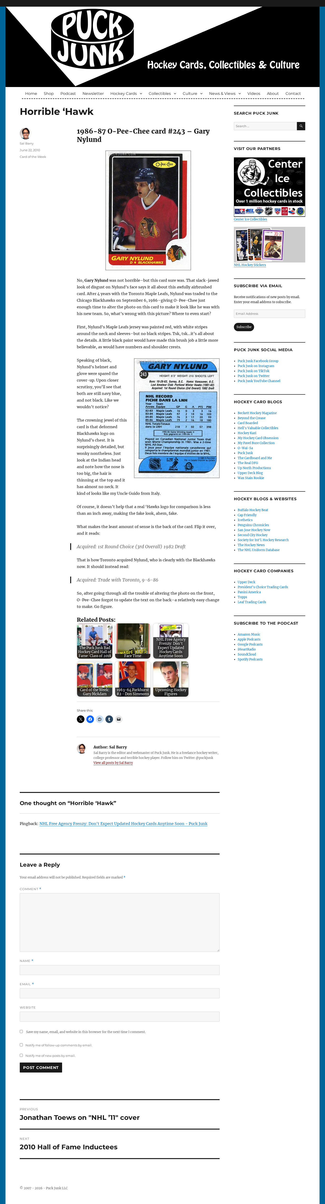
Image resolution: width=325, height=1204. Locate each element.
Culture (190, 93)
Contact (293, 93)
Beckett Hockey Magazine (257, 413)
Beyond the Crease (252, 418)
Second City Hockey (252, 535)
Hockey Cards (123, 93)
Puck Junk (245, 453)
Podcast (68, 93)
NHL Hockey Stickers (250, 265)
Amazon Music (249, 634)
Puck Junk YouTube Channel (259, 381)
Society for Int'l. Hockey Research (263, 540)
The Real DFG (248, 463)
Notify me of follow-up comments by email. (58, 1045)
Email (27, 984)
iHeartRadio (247, 649)
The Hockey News (251, 545)
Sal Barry (27, 143)
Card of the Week (33, 157)
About (273, 93)
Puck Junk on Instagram (256, 366)
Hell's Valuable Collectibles (258, 428)
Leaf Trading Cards (252, 602)
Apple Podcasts (249, 639)
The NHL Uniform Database (259, 550)
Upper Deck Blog (250, 473)
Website (28, 1007)
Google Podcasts (250, 644)
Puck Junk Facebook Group (258, 361)
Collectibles (160, 93)
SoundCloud (247, 654)
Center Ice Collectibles (250, 219)
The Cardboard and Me (255, 458)
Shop (49, 93)
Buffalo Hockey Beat (253, 510)
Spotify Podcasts (250, 659)
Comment (30, 889)
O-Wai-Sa (245, 448)
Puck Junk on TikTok (253, 371)
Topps (242, 597)
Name (27, 961)
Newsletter (93, 93)
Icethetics (245, 520)
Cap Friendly (247, 515)
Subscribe (243, 327)
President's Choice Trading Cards (263, 587)
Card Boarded (248, 423)
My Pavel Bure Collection (256, 443)
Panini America (249, 592)
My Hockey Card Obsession (258, 438)
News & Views (222, 93)
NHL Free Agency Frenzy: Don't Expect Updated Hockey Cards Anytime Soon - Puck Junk (123, 823)
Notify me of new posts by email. (50, 1056)
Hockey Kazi (247, 433)
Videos (253, 93)
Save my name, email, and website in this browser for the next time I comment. (86, 1032)
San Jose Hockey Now (254, 530)
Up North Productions (254, 468)
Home (31, 93)
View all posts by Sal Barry (113, 763)
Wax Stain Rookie (251, 478)
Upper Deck (246, 582)
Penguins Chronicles (253, 525)
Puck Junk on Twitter (254, 376)
